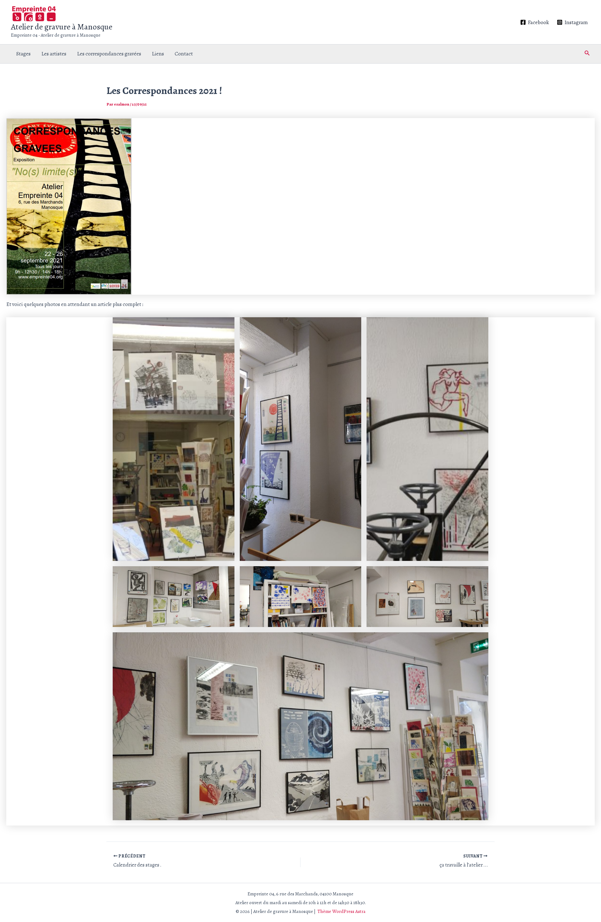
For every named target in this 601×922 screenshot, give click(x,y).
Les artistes (53, 53)
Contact (184, 53)
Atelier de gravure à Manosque (61, 26)
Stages (23, 53)
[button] (587, 53)
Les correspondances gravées (109, 53)
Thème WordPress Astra (341, 911)
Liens (158, 53)
